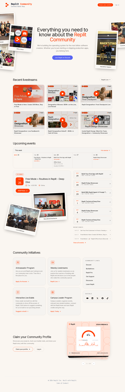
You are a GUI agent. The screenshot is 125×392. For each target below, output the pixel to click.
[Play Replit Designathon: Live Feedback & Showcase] (28, 120)
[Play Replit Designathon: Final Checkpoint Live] (96, 93)
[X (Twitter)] (97, 298)
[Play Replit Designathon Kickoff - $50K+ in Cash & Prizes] (62, 120)
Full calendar (104, 150)
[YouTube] (87, 298)
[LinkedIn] (92, 298)
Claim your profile (22, 349)
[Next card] (94, 363)
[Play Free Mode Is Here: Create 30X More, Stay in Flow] (28, 93)
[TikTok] (107, 298)
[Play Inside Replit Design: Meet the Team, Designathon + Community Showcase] (96, 120)
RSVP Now (21, 190)
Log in (39, 349)
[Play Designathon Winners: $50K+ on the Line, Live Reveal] (62, 93)
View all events (78, 242)
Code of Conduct (62, 383)
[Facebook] (102, 298)
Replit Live (104, 80)
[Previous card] (83, 363)
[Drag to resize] (116, 69)
